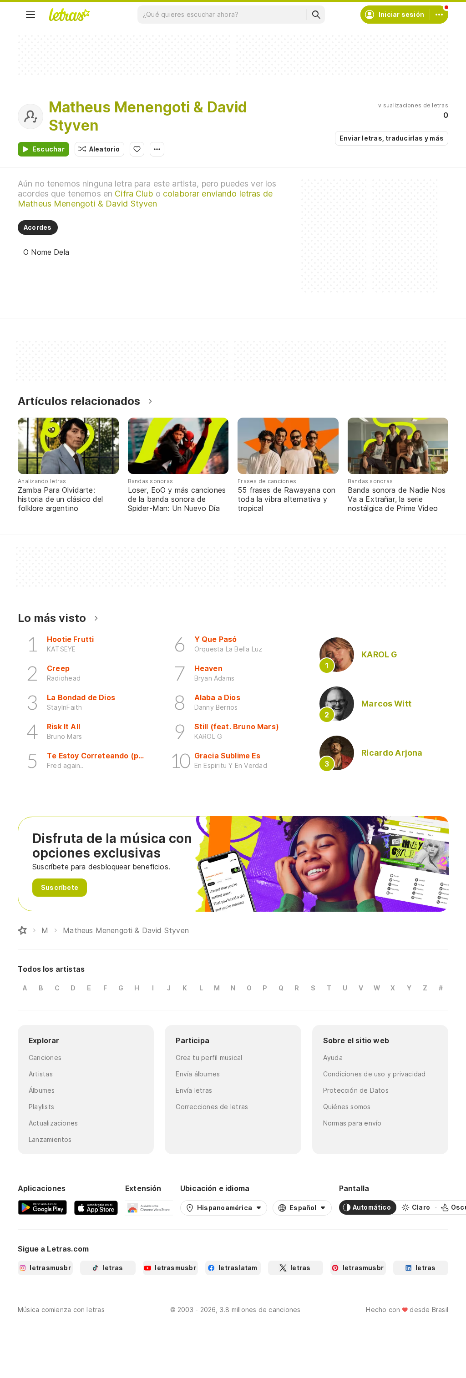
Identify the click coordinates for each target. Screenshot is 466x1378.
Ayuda (333, 1057)
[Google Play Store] (42, 1207)
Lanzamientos (50, 1139)
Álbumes (42, 1090)
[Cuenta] (439, 14)
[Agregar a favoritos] (137, 149)
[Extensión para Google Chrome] (149, 1207)
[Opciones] (157, 149)
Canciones (45, 1057)
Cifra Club (134, 193)
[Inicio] (22, 930)
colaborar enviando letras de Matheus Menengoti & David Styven (145, 198)
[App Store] (96, 1207)
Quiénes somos (347, 1106)
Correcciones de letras (212, 1106)
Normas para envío (352, 1123)
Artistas (41, 1074)
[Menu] (30, 14)
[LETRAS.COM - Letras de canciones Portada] (69, 14)
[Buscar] (316, 14)
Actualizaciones (53, 1123)
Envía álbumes (198, 1074)
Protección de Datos (356, 1090)
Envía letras (194, 1090)
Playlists (41, 1106)
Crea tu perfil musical (209, 1057)
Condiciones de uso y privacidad (374, 1074)
